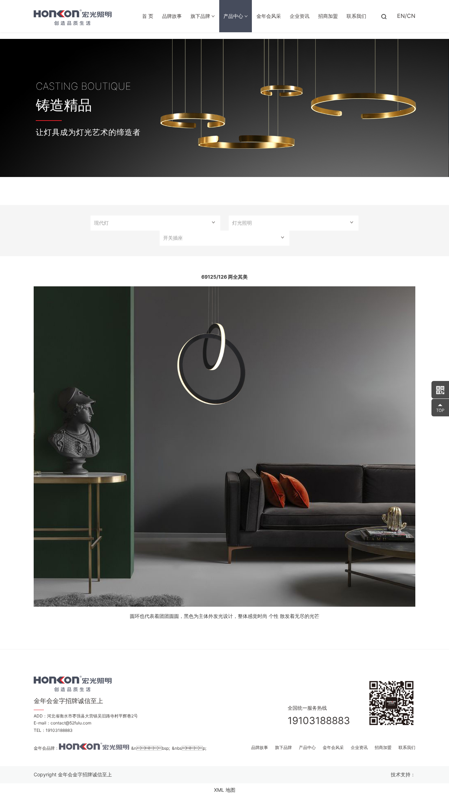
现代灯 (101, 223)
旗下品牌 (201, 16)
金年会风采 (268, 16)
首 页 (147, 16)
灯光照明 (242, 223)
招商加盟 (328, 16)
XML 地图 (224, 790)
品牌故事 (172, 16)
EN (401, 15)
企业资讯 (299, 16)
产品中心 (233, 16)
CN (411, 15)
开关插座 (173, 238)
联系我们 (356, 16)
